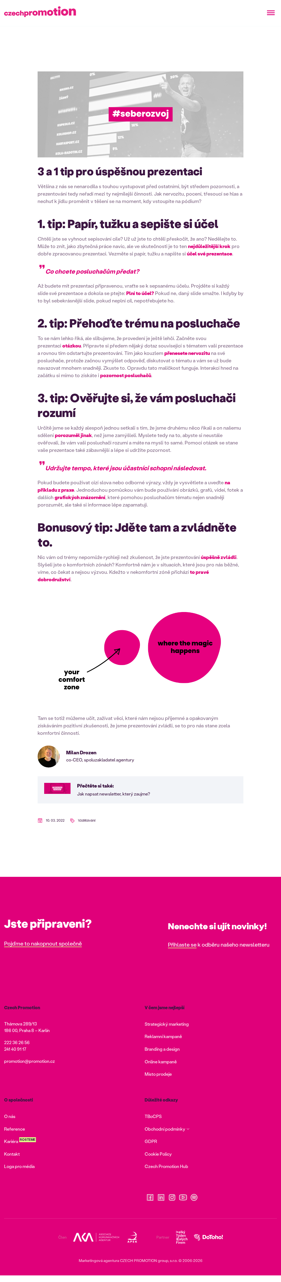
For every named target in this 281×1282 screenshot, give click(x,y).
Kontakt (12, 1154)
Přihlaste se (182, 944)
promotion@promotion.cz (29, 1061)
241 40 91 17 (15, 1049)
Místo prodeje (158, 1074)
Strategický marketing (167, 1024)
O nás (9, 1116)
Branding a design (162, 1049)
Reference (14, 1129)
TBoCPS (153, 1116)
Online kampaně (161, 1061)
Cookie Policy (158, 1154)
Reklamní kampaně (163, 1036)
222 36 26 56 (17, 1042)
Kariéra (11, 1141)
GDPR (151, 1141)
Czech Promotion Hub (166, 1166)
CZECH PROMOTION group (144, 1260)
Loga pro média (19, 1166)
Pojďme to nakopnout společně (43, 943)
